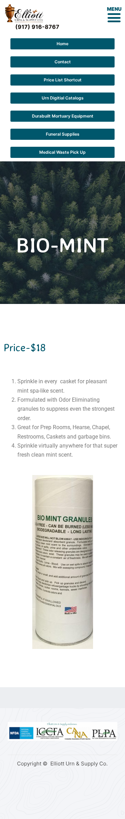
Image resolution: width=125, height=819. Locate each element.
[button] (114, 17)
